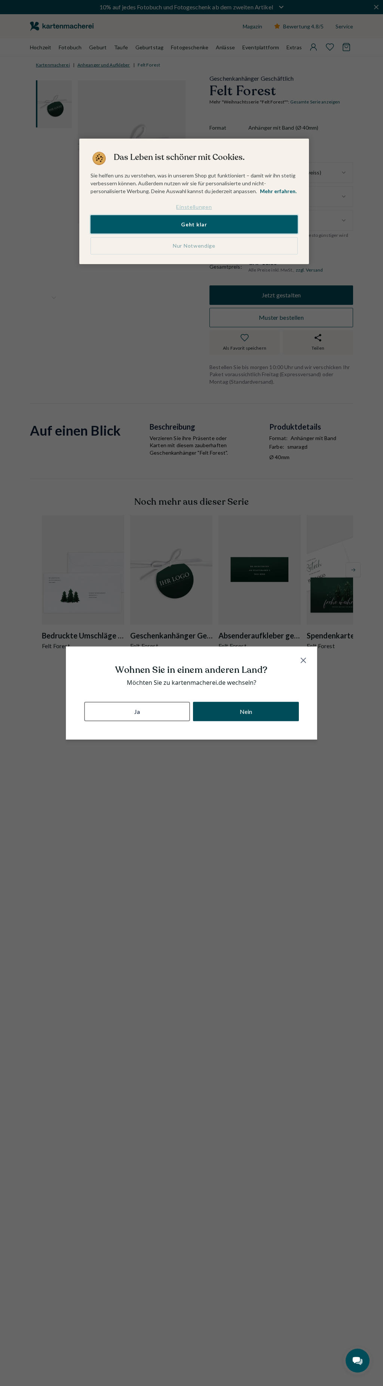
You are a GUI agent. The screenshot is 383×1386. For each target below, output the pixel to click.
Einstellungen (194, 207)
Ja (137, 711)
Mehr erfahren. (278, 191)
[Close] (303, 660)
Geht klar (194, 224)
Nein (246, 711)
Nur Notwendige (194, 245)
